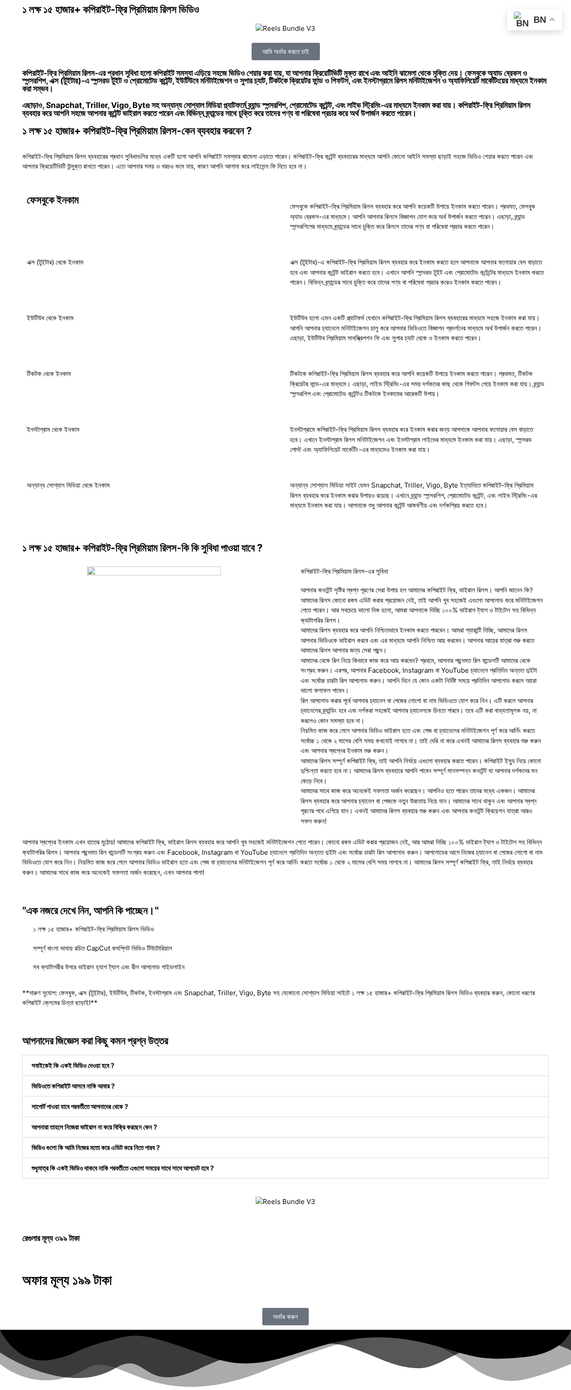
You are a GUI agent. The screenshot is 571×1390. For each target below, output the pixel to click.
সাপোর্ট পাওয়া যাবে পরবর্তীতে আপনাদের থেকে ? (80, 1106)
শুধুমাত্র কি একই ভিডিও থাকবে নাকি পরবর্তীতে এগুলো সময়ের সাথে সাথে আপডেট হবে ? (123, 1168)
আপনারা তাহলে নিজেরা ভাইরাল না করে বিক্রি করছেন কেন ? (94, 1127)
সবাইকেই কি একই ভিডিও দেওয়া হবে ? (73, 1065)
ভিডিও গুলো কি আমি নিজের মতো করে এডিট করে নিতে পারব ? (96, 1147)
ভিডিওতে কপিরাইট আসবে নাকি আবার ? (73, 1086)
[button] (285, 1065)
